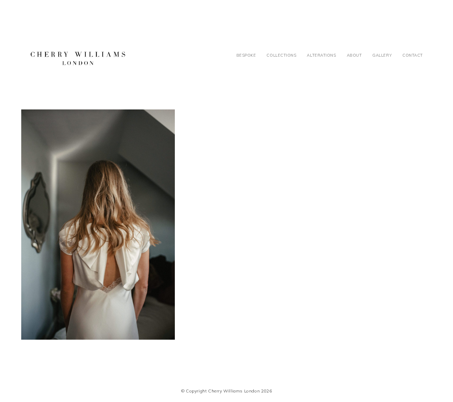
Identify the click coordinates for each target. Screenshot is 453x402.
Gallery (382, 55)
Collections (281, 55)
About (354, 55)
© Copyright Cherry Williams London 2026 (226, 390)
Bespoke (246, 55)
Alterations (321, 55)
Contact (412, 55)
